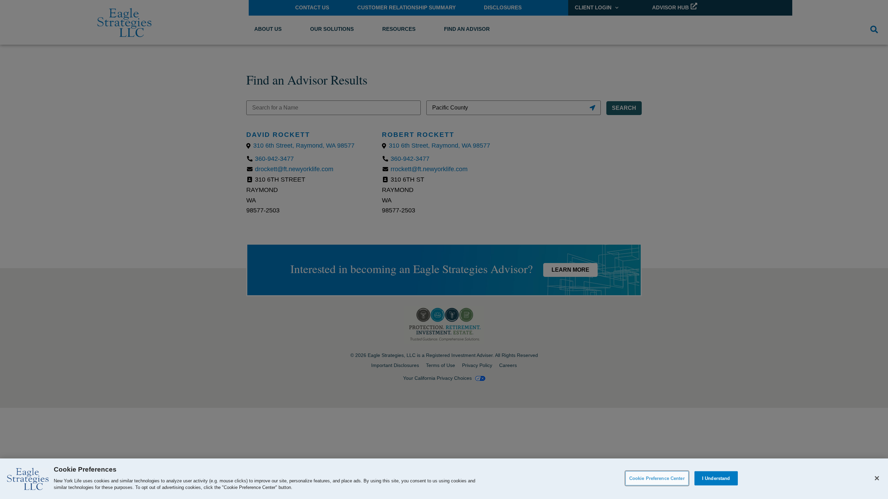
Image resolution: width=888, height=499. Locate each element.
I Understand (716, 478)
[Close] (877, 478)
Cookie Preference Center (657, 478)
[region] (444, 478)
